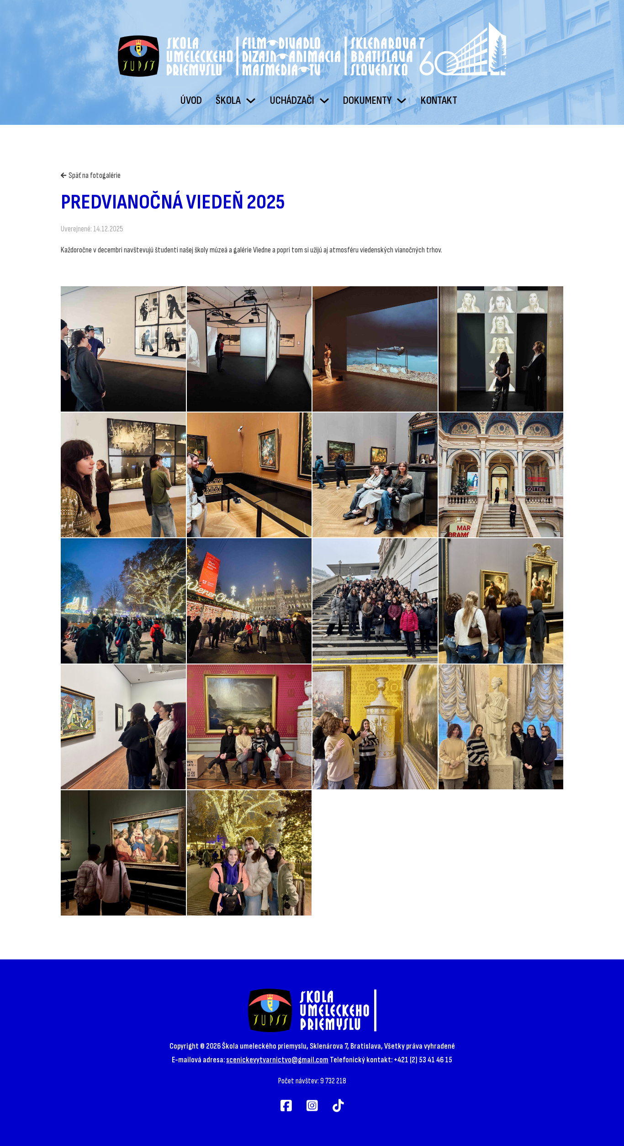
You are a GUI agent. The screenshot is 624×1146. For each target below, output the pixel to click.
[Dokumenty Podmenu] (401, 100)
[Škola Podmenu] (250, 100)
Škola (228, 100)
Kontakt (439, 100)
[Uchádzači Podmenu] (324, 100)
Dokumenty (367, 100)
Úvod (191, 100)
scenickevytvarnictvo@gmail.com (277, 1060)
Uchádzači (292, 100)
